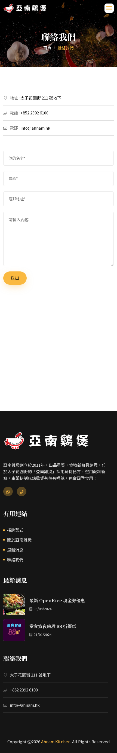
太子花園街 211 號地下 (40, 98)
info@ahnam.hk (35, 128)
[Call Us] (21, 491)
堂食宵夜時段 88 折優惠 (52, 626)
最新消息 (15, 550)
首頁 (47, 47)
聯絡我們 (15, 559)
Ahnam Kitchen (55, 741)
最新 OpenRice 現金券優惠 (57, 600)
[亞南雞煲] (25, 8)
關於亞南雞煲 (19, 540)
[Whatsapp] (8, 491)
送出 (15, 278)
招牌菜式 (15, 530)
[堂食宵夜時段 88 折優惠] (14, 630)
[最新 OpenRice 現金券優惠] (14, 604)
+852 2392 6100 (34, 113)
